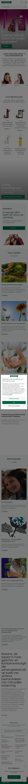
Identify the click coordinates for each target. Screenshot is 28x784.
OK (14, 402)
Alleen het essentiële (14, 405)
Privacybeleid (9, 394)
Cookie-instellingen (14, 398)
